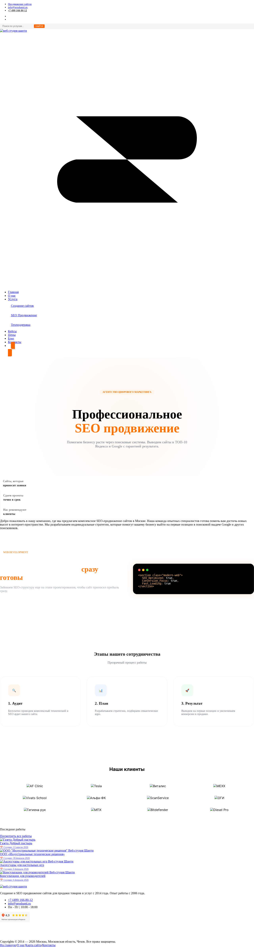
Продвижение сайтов (20, 4)
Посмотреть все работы (16, 836)
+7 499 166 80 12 (17, 10)
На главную (8, 945)
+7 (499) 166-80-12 (20, 900)
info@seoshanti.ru (18, 7)
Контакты (49, 945)
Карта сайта (33, 945)
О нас (21, 945)
